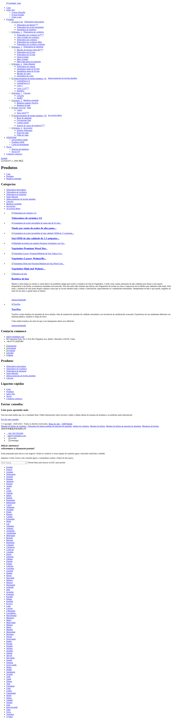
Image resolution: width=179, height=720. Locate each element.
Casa (8, 174)
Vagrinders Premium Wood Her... (29, 248)
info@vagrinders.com (15, 337)
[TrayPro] (16, 304)
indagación (16, 300)
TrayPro (16, 309)
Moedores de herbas (150, 426)
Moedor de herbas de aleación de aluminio (123, 426)
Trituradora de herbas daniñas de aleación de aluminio (49, 426)
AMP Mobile (66, 424)
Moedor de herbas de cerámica (13, 426)
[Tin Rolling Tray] (19, 274)
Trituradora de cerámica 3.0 (27, 218)
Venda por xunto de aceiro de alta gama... (34, 228)
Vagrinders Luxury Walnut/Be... (29, 258)
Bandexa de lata (20, 278)
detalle (23, 300)
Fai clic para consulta (9, 419)
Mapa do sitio (54, 424)
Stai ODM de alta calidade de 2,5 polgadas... (35, 238)
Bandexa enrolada (13, 179)
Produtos (10, 176)
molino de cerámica (81, 426)
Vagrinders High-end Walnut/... (28, 268)
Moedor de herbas (97, 426)
